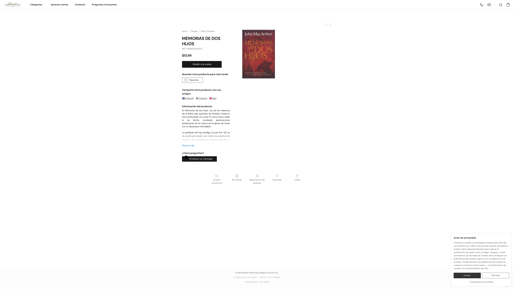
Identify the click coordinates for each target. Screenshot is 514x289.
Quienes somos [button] (59, 4)
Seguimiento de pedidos (257, 181)
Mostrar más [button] (188, 145)
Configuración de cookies (245, 277)
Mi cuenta (237, 179)
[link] (481, 281)
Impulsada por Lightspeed (257, 282)
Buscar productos (217, 181)
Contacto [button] (80, 4)
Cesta (297, 179)
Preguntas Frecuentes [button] (104, 4)
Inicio (184, 31)
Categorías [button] (36, 4)
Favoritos (277, 179)
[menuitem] (326, 25)
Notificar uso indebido (270, 277)
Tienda (194, 31)
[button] (12, 4)
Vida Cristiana (208, 31)
